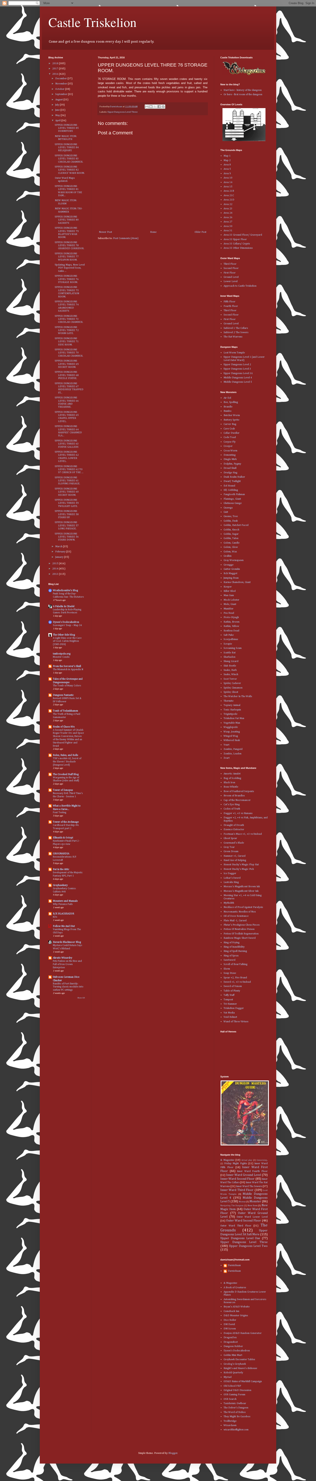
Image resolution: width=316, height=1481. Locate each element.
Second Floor (231, 268)
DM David (229, 1324)
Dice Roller (230, 1320)
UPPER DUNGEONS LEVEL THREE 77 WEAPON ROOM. (67, 256)
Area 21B (229, 191)
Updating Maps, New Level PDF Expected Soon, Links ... (70, 268)
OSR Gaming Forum (234, 1394)
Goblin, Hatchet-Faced (236, 525)
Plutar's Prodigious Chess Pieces (241, 925)
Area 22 (228, 204)
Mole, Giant (230, 604)
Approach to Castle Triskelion (240, 286)
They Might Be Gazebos (237, 1416)
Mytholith (229, 903)
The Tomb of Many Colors (67, 685)
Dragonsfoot (231, 1342)
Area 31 (228, 230)
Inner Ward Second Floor (237, 1178)
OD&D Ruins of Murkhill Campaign (243, 1381)
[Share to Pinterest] (163, 106)
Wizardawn (230, 1425)
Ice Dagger (230, 873)
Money (242, 1202)
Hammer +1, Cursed (234, 856)
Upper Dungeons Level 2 (237, 364)
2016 (55, 74)
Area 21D (229, 200)
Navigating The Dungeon (232, 1206)
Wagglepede (231, 727)
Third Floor (230, 264)
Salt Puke (229, 635)
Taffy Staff (229, 995)
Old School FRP (232, 1386)
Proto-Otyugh (231, 617)
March (59, 546)
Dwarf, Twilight (232, 481)
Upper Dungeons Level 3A (238, 373)
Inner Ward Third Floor (236, 1190)
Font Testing (59, 812)
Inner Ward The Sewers (249, 1186)
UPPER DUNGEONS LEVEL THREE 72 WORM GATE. (67, 330)
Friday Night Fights (235, 1163)
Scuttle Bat (230, 652)
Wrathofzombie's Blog (65, 590)
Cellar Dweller (231, 433)
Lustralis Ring (231, 882)
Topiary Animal (232, 705)
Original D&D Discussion (237, 1390)
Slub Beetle (230, 666)
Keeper (228, 587)
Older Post (200, 232)
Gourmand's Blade (234, 843)
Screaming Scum (233, 648)
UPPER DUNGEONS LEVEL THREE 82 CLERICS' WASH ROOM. (70, 170)
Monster (255, 1201)
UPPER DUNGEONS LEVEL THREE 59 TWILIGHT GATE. (67, 503)
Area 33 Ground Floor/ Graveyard (243, 235)
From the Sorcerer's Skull (67, 666)
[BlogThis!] (151, 106)
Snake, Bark (230, 670)
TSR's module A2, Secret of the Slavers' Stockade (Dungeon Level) (67, 761)
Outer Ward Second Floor (243, 1220)
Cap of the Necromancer (237, 800)
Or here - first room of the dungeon (243, 94)
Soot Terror (230, 679)
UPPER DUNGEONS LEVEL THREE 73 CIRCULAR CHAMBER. (69, 319)
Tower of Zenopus (63, 790)
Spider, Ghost (231, 692)
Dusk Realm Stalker (234, 477)
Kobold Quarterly (233, 1372)
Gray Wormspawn (234, 560)
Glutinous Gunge (233, 503)
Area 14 (228, 182)
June (57, 110)
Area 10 (228, 178)
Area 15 (228, 186)
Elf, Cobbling (231, 490)
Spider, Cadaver (232, 683)
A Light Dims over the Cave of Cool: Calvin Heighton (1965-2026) (67, 641)
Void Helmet (230, 1017)
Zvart (227, 758)
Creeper (228, 446)
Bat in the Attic (61, 869)
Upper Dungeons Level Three (122, 112)
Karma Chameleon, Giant (237, 582)
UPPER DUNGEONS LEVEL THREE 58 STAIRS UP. (67, 514)
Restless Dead (231, 630)
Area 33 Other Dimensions (238, 248)
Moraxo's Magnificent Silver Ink (241, 891)
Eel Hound (229, 486)
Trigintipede (230, 714)
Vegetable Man (232, 723)
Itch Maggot (230, 573)
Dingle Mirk (230, 459)
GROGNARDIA (61, 853)
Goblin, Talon (231, 538)
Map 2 (227, 160)
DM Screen (230, 1328)
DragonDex (230, 1337)
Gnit (226, 512)
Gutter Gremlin (232, 569)
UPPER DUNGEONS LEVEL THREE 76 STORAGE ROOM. (67, 279)
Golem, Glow (231, 547)
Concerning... (262, 1160)
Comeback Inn (231, 1311)
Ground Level (231, 277)
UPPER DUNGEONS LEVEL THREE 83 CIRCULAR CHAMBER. (69, 158)
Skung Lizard (231, 661)
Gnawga (228, 508)
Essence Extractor (234, 829)
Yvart (226, 745)
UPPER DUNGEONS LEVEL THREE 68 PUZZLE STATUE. (67, 375)
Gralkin (228, 556)
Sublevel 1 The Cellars (236, 328)
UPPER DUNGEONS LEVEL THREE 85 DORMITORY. (67, 128)
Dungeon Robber (233, 1346)
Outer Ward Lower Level (252, 1217)
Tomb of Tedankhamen (65, 711)
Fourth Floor (231, 306)
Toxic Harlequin (232, 710)
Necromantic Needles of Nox (240, 912)
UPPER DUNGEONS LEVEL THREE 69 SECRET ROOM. (67, 364)
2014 (55, 568)
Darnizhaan (234, 1265)
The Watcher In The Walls (238, 696)
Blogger (172, 1453)
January (59, 557)
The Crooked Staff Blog (66, 774)
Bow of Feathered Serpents (239, 791)
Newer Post (105, 232)
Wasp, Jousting (232, 731)
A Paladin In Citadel (63, 606)
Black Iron (229, 782)
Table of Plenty (232, 991)
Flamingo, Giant (232, 499)
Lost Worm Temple (234, 352)
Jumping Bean (231, 578)
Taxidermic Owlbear (235, 1403)
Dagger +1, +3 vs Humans (238, 813)
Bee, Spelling (231, 402)
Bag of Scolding (232, 778)
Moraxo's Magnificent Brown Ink (242, 886)
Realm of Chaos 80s (64, 727)
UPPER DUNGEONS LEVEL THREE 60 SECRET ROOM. (67, 492)
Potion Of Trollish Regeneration (241, 933)
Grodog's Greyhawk (235, 1364)
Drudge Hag (230, 472)
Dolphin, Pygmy (232, 464)
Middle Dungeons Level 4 (238, 377)
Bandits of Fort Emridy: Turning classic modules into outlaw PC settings (68, 986)
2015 (55, 563)
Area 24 (228, 213)
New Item (253, 1205)
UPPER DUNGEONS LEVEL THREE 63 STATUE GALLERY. (67, 444)
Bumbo (228, 411)
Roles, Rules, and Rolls (65, 755)
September (61, 94)
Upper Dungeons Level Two (248, 1246)
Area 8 (227, 164)
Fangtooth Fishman (234, 494)
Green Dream (231, 851)
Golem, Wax (230, 551)
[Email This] (147, 106)
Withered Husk (232, 740)
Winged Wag (231, 736)
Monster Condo (61, 657)
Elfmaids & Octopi (63, 837)
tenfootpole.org (62, 654)
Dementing (230, 455)
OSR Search (230, 1399)
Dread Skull (230, 468)
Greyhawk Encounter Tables (239, 1359)
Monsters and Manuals (65, 901)
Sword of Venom (233, 986)
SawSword (229, 960)
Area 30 (228, 226)
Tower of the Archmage (66, 822)
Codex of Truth (232, 809)
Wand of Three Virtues (236, 1021)
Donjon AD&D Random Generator (243, 1333)
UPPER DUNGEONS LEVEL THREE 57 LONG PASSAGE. (67, 525)
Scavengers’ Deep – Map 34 (67, 625)
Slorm (227, 969)
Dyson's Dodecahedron (66, 622)
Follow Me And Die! (64, 926)
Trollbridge (230, 1421)
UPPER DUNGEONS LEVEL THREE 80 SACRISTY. (67, 220)
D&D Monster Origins (236, 1315)
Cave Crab (229, 428)
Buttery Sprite (231, 420)
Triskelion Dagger (234, 1008)
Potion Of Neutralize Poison (239, 929)
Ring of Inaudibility (234, 947)
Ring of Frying (231, 942)
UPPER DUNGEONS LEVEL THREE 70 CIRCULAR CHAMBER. (69, 352)
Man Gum (229, 595)
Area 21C (229, 195)
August (59, 99)
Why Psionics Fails (63, 904)
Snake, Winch (231, 674)
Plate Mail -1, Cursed (235, 920)
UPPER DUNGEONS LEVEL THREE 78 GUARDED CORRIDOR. (69, 245)
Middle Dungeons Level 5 (238, 382)
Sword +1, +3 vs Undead (237, 982)
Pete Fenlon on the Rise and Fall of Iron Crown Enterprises (67, 964)
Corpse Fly (230, 442)
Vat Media (229, 1013)
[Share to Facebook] (159, 106)
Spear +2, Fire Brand (235, 977)
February (60, 551)
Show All (81, 998)
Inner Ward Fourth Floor (252, 1171)
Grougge (228, 565)
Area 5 (227, 169)
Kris (55, 917)
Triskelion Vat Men (234, 718)
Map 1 (227, 156)
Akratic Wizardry (62, 958)
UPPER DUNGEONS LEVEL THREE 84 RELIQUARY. (67, 147)
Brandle (228, 407)
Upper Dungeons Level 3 (237, 369)
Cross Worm (230, 450)
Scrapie (228, 644)
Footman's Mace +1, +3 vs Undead (243, 834)
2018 (55, 63)
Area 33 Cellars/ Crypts (237, 243)
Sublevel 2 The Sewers (236, 332)
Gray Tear (229, 847)
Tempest (228, 999)
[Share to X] (155, 106)
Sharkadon (229, 657)
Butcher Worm (232, 415)
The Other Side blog (64, 635)
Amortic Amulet (232, 773)
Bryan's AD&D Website (237, 1306)
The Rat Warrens (233, 337)
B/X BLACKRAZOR (63, 913)
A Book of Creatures (235, 1287)
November (61, 83)
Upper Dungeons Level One (240, 1238)
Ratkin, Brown (231, 622)
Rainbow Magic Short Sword (240, 938)
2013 (55, 574)
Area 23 (228, 208)
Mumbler (228, 609)
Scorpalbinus (231, 639)
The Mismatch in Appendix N (68, 669)
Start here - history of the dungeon (243, 90)
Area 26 (228, 217)
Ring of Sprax (231, 955)
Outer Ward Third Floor (235, 1226)
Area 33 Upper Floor (235, 239)
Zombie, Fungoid (233, 749)
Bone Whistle (231, 787)
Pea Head (229, 613)
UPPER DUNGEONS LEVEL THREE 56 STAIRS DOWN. (67, 537)
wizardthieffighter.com (236, 1429)
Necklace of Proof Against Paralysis (243, 907)
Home (153, 232)
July (57, 105)
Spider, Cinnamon (233, 688)
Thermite (228, 701)
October (60, 89)
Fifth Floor (229, 301)
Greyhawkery (60, 885)
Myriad (228, 1377)
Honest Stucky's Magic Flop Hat (241, 864)
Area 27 (228, 222)
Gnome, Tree (231, 516)
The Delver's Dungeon (236, 1407)
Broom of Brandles (234, 795)
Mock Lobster (231, 600)
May (58, 115)
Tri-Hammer (230, 1004)
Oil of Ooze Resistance (236, 916)
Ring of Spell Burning (235, 951)
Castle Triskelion (92, 22)
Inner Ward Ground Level (243, 1174)
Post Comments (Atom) (125, 238)
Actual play (246, 1160)
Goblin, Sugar (231, 534)
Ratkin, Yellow (231, 626)
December (61, 78)
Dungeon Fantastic (63, 695)
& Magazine (227, 1160)
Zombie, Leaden (232, 753)
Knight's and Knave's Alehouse (240, 1368)
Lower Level (231, 281)
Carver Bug (230, 424)
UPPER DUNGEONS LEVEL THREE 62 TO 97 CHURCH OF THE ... (69, 469)
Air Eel (227, 398)
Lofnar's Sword (232, 878)
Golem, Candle (231, 543)
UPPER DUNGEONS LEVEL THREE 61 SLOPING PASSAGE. (67, 480)
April (58, 120)
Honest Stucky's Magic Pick (239, 869)
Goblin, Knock (231, 529)
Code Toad (230, 437)
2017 (55, 68)
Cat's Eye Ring (232, 804)
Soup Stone (230, 973)
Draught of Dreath (234, 825)
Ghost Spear (230, 838)
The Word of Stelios (234, 1412)
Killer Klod (230, 591)
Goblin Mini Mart (233, 1355)
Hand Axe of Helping (235, 860)
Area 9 (227, 173)
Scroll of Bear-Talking (235, 964)
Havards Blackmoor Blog (67, 942)
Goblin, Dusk (231, 521)
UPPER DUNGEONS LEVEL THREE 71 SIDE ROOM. (67, 341)
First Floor (230, 273)
